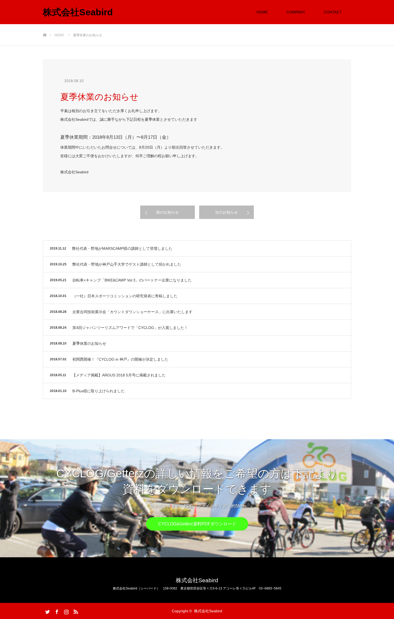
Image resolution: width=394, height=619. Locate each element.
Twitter (47, 611)
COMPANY (296, 12)
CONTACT (333, 12)
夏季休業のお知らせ (89, 343)
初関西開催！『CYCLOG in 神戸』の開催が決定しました (120, 359)
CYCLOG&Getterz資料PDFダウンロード (197, 524)
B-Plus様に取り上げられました (98, 391)
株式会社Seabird (78, 12)
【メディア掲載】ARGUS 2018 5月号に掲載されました (119, 375)
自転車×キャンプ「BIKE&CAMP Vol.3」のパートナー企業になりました (132, 280)
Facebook (56, 611)
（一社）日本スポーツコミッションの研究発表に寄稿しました (124, 296)
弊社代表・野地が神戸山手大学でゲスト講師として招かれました (126, 264)
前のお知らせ (167, 212)
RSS (75, 611)
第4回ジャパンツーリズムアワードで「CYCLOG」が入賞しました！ (130, 327)
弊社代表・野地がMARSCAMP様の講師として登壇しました (122, 248)
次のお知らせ (226, 212)
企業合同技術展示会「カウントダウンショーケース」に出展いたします (132, 312)
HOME (262, 12)
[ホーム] (44, 26)
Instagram (66, 611)
